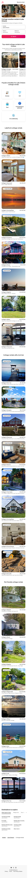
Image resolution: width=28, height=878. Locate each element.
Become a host (21, 2)
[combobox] (13, 27)
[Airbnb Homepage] (3, 2)
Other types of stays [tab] (6, 812)
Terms (10, 871)
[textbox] (7, 32)
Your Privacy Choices (17, 871)
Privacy (6, 871)
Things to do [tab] (16, 812)
